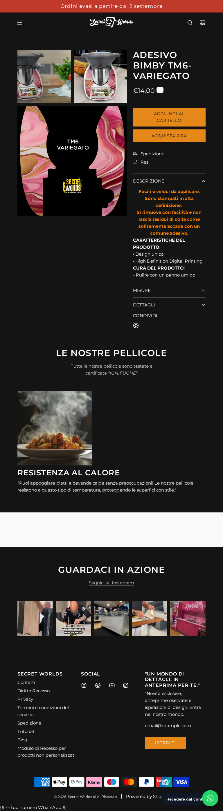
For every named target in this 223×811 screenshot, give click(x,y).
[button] (28, 618)
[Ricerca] (190, 22)
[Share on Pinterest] (136, 326)
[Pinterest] (97, 685)
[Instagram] (84, 685)
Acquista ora (169, 135)
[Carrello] (202, 22)
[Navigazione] (19, 22)
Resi (145, 162)
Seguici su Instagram (111, 583)
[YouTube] (111, 685)
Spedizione (152, 153)
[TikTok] (125, 685)
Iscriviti (165, 742)
